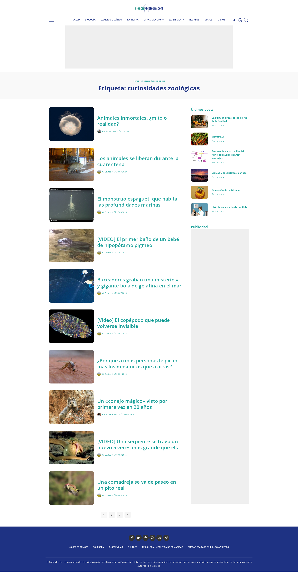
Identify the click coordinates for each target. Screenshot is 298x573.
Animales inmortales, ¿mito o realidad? (132, 120)
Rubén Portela (109, 131)
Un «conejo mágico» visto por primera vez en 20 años (132, 404)
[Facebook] (216, 8)
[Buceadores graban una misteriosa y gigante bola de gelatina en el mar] (71, 286)
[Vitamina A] (199, 139)
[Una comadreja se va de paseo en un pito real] (71, 488)
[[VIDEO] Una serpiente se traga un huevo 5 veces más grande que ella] (71, 447)
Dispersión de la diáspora (226, 190)
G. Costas (106, 172)
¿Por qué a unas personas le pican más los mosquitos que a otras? (137, 363)
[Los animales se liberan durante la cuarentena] (71, 164)
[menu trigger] (54, 20)
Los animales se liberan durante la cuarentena (137, 161)
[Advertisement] (149, 47)
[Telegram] (241, 8)
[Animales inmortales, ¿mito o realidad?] (71, 124)
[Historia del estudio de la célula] (199, 209)
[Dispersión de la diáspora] (199, 192)
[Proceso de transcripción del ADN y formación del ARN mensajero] (199, 157)
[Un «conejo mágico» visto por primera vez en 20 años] (71, 407)
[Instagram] (231, 8)
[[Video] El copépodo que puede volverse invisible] (71, 326)
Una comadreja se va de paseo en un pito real (136, 485)
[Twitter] (221, 8)
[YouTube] (236, 8)
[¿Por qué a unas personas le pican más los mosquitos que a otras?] (71, 366)
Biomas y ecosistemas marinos (229, 173)
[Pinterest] (226, 8)
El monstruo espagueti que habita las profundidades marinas (137, 201)
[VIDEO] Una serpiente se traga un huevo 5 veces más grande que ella (138, 444)
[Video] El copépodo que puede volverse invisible (133, 323)
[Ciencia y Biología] (149, 8)
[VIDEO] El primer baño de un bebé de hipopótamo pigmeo (138, 242)
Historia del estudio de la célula (229, 207)
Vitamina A (218, 136)
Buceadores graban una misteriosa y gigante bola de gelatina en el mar (139, 282)
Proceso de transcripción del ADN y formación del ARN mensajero (228, 154)
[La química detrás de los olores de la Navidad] (199, 121)
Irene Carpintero (110, 414)
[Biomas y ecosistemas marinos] (199, 175)
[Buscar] (246, 20)
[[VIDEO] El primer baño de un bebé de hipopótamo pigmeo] (71, 245)
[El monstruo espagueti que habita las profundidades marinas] (71, 205)
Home (136, 80)
